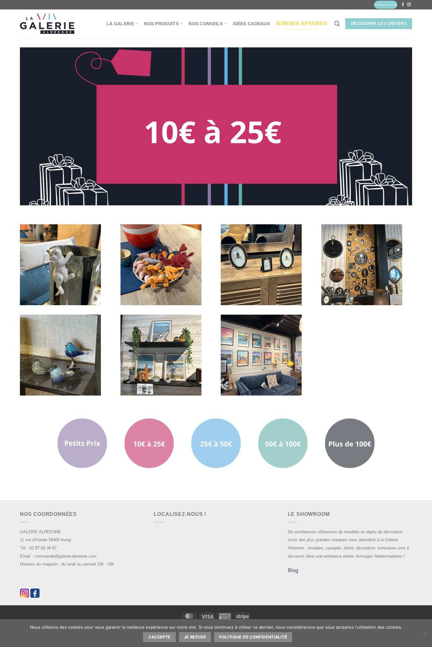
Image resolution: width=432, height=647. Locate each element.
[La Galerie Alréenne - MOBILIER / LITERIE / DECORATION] (47, 24)
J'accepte (159, 637)
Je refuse (195, 637)
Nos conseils (205, 23)
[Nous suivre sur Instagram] (409, 5)
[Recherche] (337, 23)
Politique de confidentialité (253, 637)
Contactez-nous (385, 4)
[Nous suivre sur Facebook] (403, 5)
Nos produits (161, 23)
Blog (293, 570)
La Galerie (120, 23)
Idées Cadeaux (251, 23)
